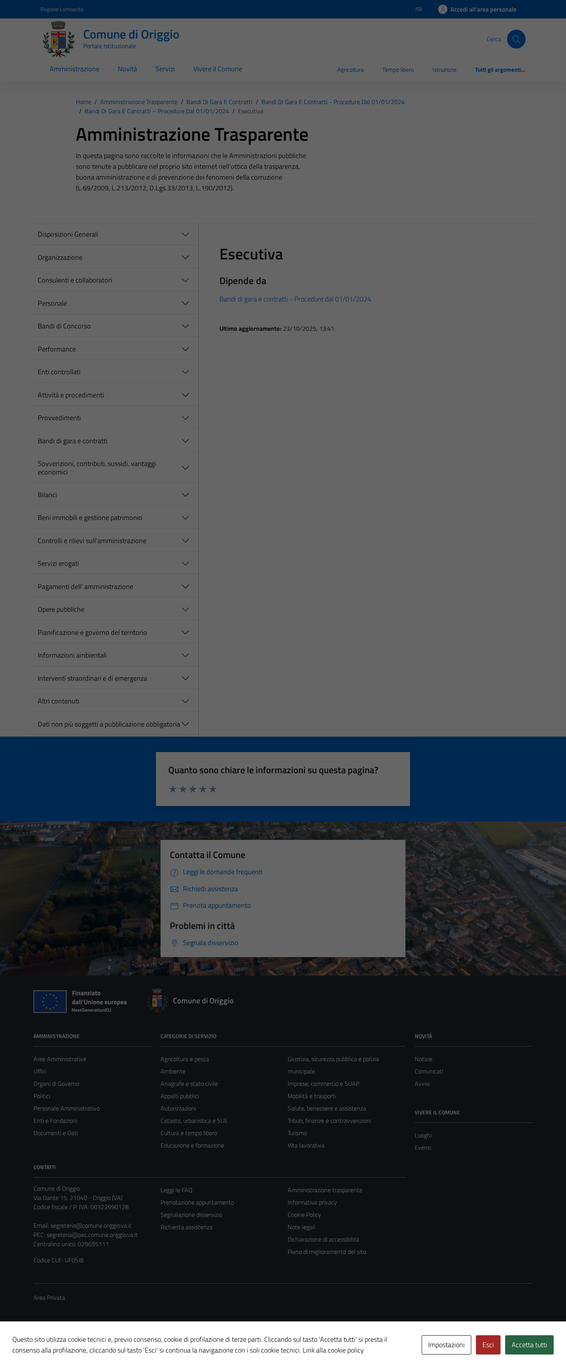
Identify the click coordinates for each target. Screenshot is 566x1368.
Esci (488, 1344)
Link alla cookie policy (333, 1350)
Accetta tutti (529, 1344)
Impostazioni (446, 1344)
